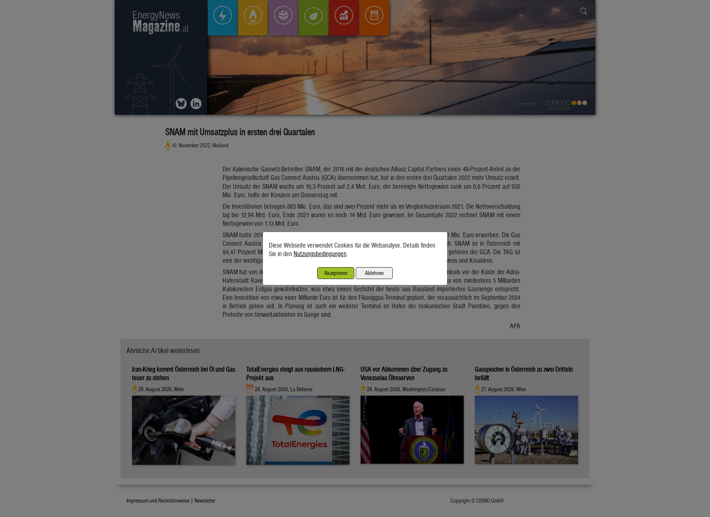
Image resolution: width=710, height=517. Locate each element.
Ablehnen (374, 273)
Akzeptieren (336, 273)
